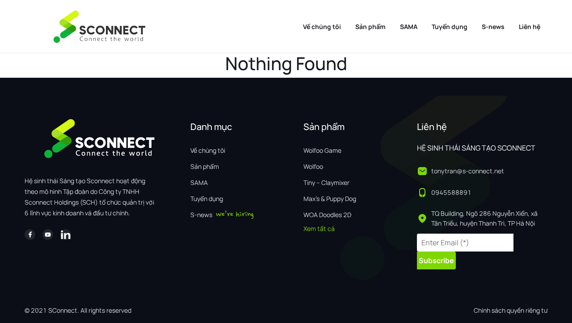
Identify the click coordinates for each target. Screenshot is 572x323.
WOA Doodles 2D (327, 214)
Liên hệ (529, 26)
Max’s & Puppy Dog (329, 198)
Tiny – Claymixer (326, 182)
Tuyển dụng (449, 26)
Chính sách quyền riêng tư (510, 310)
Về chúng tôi (322, 26)
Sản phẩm (370, 26)
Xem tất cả (319, 228)
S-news (493, 26)
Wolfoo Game (322, 150)
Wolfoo (313, 166)
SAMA (408, 26)
